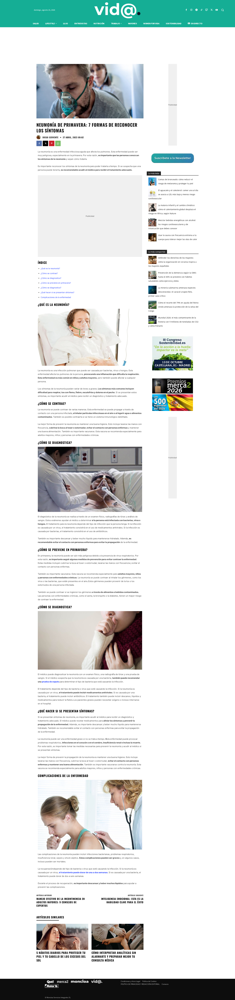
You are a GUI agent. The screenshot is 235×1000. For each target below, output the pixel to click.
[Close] (164, 456)
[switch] (151, 499)
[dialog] (117, 500)
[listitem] (117, 493)
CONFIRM (99, 539)
